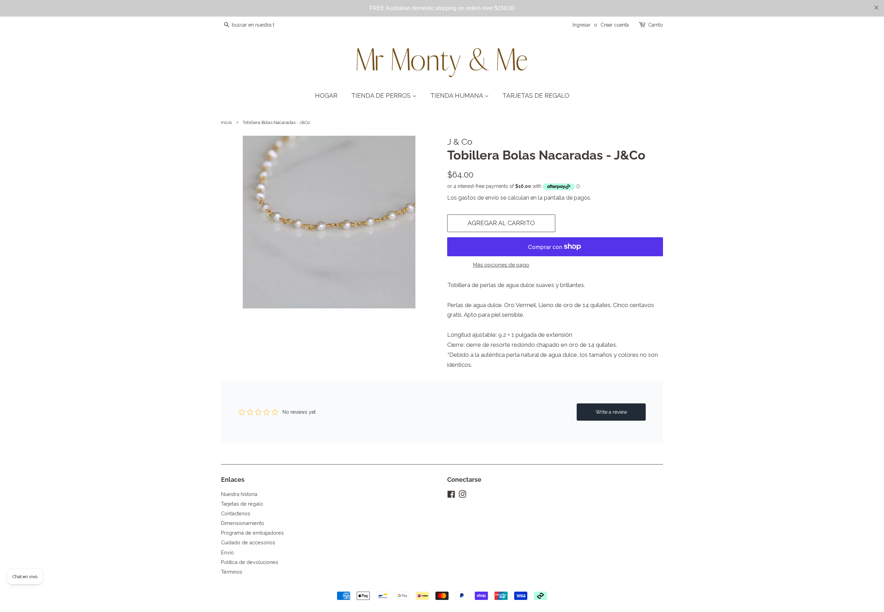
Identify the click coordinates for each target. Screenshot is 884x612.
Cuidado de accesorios (248, 542)
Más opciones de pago (501, 265)
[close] (876, 7)
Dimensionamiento (242, 523)
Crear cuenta (614, 25)
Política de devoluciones (249, 562)
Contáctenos (235, 513)
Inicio (226, 122)
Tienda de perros (381, 95)
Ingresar (581, 25)
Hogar (326, 95)
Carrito (655, 25)
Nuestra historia (239, 494)
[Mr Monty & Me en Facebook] (451, 495)
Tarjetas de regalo (535, 95)
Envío (227, 552)
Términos (231, 572)
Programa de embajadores (252, 533)
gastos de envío (478, 197)
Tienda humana (457, 95)
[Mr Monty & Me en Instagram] (462, 495)
